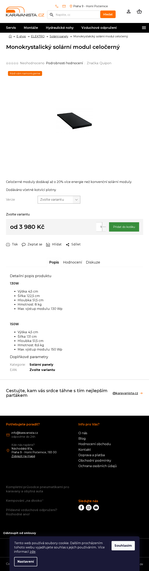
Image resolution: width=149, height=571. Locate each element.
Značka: (99, 63)
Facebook (81, 507)
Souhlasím (123, 545)
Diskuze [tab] (93, 262)
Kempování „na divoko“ (24, 500)
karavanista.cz (89, 507)
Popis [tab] (54, 262)
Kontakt (84, 450)
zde (33, 551)
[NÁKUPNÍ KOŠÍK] (139, 11)
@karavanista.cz (125, 393)
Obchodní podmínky (94, 460)
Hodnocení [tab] (72, 262)
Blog (82, 438)
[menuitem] (11, 28)
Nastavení (25, 561)
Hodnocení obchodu (94, 444)
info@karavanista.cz (24, 433)
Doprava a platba (91, 455)
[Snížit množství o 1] (104, 229)
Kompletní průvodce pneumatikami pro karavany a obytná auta (37, 489)
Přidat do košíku (124, 227)
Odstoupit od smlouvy (19, 533)
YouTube (96, 507)
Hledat (108, 14)
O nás (82, 433)
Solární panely (41, 364)
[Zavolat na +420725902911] (58, 6)
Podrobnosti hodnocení (64, 63)
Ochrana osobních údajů (97, 466)
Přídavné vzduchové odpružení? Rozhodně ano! (31, 512)
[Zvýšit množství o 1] (104, 224)
